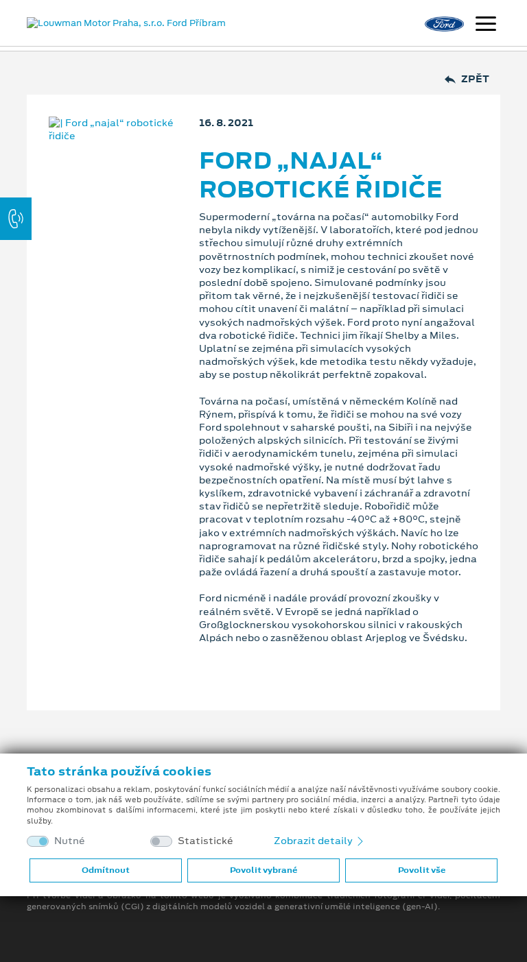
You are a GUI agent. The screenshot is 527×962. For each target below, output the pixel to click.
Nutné (69, 840)
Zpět (475, 79)
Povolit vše (421, 870)
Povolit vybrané (263, 870)
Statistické (205, 840)
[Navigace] (486, 25)
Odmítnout (106, 870)
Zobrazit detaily (314, 840)
